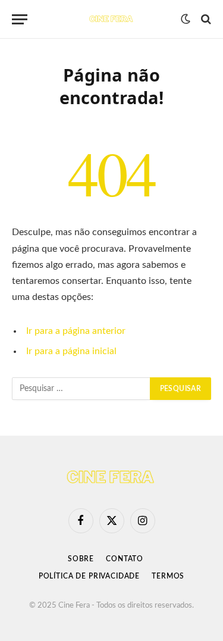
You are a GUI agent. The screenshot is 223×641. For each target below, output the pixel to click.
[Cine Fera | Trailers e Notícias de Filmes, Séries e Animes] (112, 19)
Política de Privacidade (89, 576)
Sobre (81, 558)
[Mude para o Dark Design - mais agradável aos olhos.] (185, 19)
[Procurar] (205, 19)
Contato (124, 558)
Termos (168, 576)
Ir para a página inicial (71, 351)
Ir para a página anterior (75, 331)
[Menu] (19, 19)
